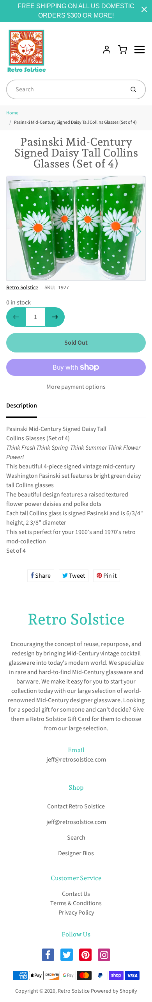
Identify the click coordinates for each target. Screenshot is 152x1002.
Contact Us (76, 894)
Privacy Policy (76, 912)
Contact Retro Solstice (76, 806)
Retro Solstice (22, 288)
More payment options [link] (76, 387)
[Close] (144, 9)
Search (76, 837)
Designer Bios (76, 853)
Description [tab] (21, 405)
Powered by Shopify (114, 991)
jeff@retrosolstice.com (76, 759)
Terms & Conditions (76, 903)
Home (12, 113)
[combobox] (64, 89)
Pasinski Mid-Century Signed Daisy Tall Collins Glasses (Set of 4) (75, 122)
